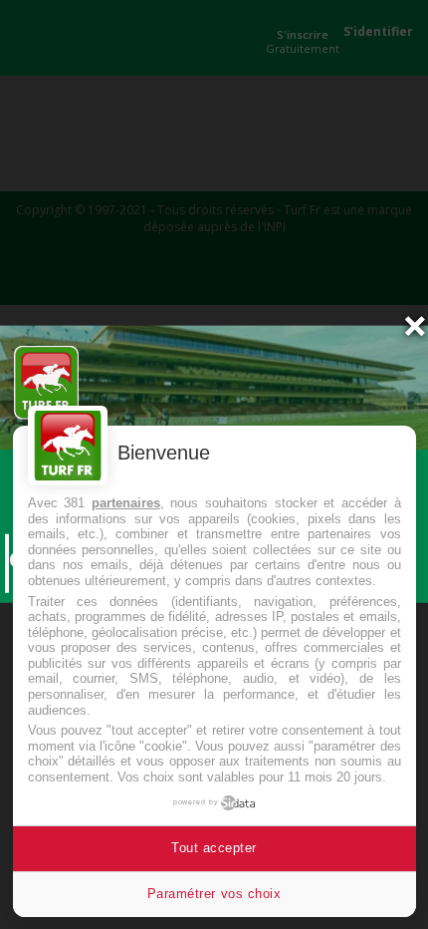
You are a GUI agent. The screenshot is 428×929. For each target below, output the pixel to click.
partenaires (126, 502)
